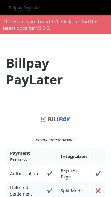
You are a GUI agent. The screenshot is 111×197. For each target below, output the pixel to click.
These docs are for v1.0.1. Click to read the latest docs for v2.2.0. (50, 24)
